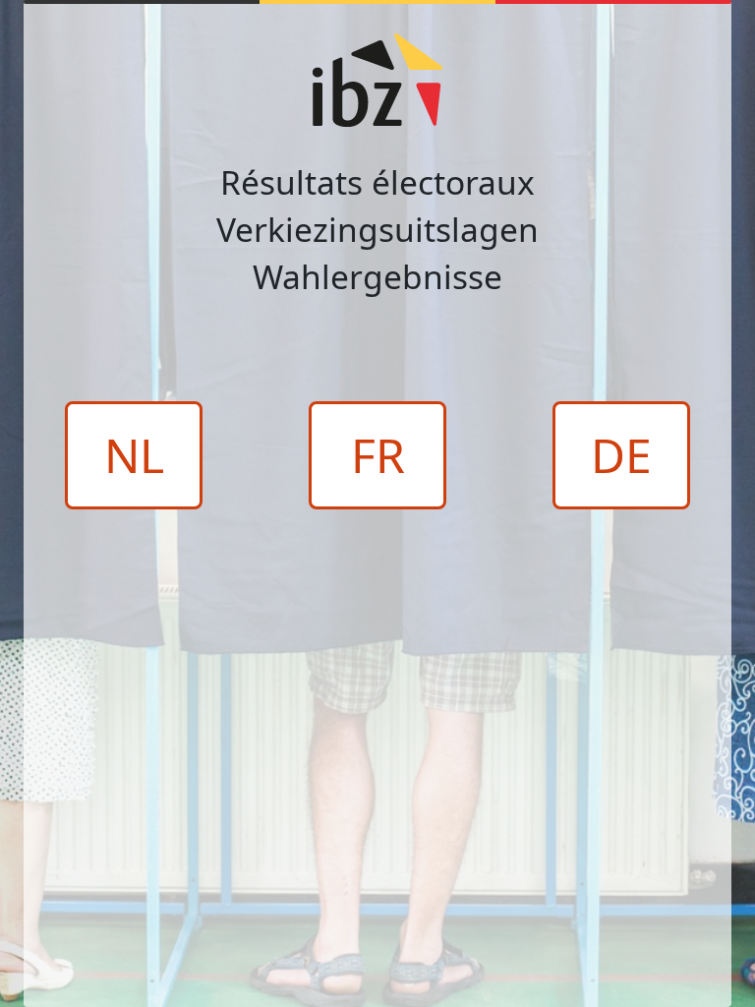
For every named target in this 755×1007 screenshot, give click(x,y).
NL (134, 455)
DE (621, 455)
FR (378, 455)
